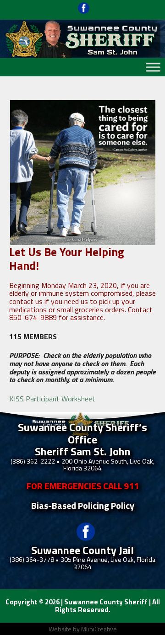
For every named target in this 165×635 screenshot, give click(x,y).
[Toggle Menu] (153, 67)
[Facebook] (83, 11)
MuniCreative (99, 629)
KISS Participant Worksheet (52, 398)
